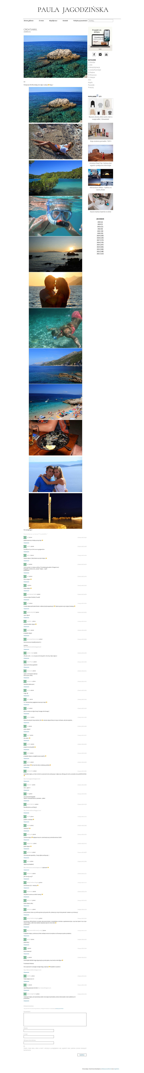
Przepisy (91, 87)
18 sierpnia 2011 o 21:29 (82, 804)
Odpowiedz (26, 542)
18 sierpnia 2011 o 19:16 (82, 690)
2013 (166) (100, 249)
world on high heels (31, 994)
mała (28, 564)
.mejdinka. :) (29, 621)
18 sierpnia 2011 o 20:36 (82, 753)
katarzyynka (30, 834)
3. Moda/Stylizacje (94, 67)
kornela (28, 825)
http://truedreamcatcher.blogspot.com (32, 647)
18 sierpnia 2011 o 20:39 (82, 762)
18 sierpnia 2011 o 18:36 (82, 585)
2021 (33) (100, 231)
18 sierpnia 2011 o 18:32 (82, 564)
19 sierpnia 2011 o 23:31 (82, 939)
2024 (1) (100, 224)
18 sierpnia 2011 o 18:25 (82, 537)
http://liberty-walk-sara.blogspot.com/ (32, 810)
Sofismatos (29, 852)
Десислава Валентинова (33, 639)
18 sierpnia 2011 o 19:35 (82, 708)
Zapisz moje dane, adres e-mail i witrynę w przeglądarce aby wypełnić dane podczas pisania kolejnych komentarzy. (55, 1049)
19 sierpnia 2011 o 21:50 (82, 930)
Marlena (28, 762)
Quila (28, 576)
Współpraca (53, 21)
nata (28, 985)
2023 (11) (100, 227)
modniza (29, 546)
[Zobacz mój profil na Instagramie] (100, 54)
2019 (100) (100, 236)
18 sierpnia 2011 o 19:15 (82, 681)
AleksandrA (29, 900)
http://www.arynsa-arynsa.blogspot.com (33, 867)
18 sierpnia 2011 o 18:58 (82, 639)
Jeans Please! (30, 662)
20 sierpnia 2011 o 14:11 (82, 976)
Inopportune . (30, 843)
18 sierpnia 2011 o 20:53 (82, 793)
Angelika (29, 630)
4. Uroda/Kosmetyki (94, 70)
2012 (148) (100, 251)
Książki (90, 82)
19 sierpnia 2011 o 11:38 (82, 891)
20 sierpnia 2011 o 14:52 (82, 985)
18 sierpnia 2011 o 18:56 (82, 630)
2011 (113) (100, 254)
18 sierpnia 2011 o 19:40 (82, 717)
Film (89, 80)
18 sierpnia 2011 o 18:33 (82, 576)
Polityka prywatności (80, 21)
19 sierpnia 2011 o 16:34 (82, 900)
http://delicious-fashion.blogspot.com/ (32, 970)
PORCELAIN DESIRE (31, 612)
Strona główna (28, 21)
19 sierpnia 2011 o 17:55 (82, 909)
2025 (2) (100, 222)
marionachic (30, 671)
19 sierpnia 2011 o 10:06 (82, 861)
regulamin (116, 1069)
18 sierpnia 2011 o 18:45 (82, 612)
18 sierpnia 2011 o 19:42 (82, 726)
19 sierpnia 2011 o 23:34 (82, 948)
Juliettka (29, 744)
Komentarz (27, 1011)
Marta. (28, 699)
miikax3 (28, 753)
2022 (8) (100, 229)
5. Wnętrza (91, 72)
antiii (28, 537)
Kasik (28, 603)
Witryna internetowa (30, 1040)
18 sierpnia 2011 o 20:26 (82, 744)
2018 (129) (100, 238)
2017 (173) (100, 240)
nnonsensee (30, 891)
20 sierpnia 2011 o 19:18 (82, 994)
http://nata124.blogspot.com (44, 988)
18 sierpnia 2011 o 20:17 (82, 735)
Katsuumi (29, 717)
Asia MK (28, 816)
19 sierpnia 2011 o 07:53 (82, 843)
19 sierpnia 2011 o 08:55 (82, 852)
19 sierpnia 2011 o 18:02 (82, 918)
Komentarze (28, 534)
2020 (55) (100, 233)
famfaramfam (30, 771)
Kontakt (65, 21)
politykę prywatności (59, 1008)
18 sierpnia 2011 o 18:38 (82, 603)
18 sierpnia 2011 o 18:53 (82, 621)
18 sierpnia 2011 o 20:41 (82, 771)
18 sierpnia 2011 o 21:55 (82, 816)
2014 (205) (100, 247)
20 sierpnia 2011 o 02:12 (82, 957)
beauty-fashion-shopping (33, 882)
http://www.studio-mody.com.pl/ (35, 930)
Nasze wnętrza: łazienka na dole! (100, 212)
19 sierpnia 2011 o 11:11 (82, 873)
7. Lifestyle (91, 77)
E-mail (26, 1034)
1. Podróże (91, 62)
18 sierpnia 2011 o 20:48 (82, 784)
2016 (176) (100, 242)
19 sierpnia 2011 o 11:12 (82, 882)
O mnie (41, 21)
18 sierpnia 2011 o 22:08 (82, 825)
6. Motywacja (92, 75)
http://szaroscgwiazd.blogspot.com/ (32, 779)
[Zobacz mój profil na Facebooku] (94, 54)
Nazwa (26, 1028)
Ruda (28, 793)
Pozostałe (91, 85)
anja (28, 957)
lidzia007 (29, 939)
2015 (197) (100, 245)
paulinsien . (29, 785)
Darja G (28, 735)
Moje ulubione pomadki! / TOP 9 (100, 141)
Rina (28, 726)
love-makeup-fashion (32, 594)
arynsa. (28, 861)
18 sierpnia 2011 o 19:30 (82, 699)
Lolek (28, 708)
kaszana (29, 690)
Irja (27, 585)
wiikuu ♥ (29, 555)
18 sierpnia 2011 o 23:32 (82, 834)
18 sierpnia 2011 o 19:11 (82, 671)
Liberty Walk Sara (31, 804)
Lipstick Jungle (30, 653)
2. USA (90, 65)
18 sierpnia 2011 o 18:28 (82, 546)
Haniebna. (29, 976)
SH (27, 948)
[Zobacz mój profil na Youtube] (106, 54)
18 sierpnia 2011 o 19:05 (82, 653)
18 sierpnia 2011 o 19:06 (82, 662)
